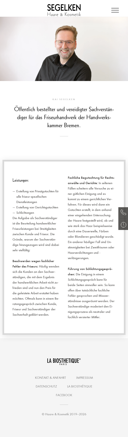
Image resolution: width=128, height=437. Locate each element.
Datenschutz (46, 386)
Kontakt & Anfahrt (50, 378)
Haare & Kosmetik (57, 414)
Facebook (64, 395)
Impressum (84, 378)
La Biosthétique (79, 386)
